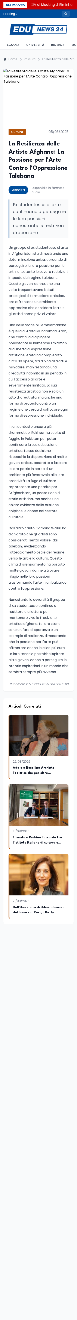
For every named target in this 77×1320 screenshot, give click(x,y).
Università (35, 45)
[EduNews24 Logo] (38, 29)
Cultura (30, 59)
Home (13, 59)
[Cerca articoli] (66, 14)
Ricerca (58, 45)
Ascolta (18, 189)
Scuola (13, 45)
